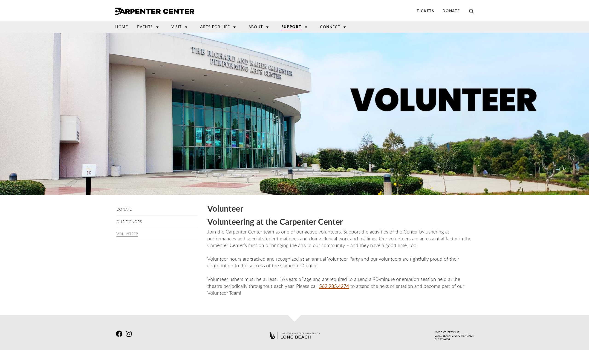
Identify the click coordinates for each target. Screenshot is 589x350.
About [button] (255, 26)
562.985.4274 (334, 286)
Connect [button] (330, 26)
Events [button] (145, 26)
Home (121, 26)
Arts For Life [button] (215, 26)
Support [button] (291, 26)
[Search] (469, 11)
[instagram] (130, 333)
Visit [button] (176, 26)
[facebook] (120, 333)
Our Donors (129, 221)
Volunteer (127, 233)
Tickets (425, 10)
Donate (451, 10)
